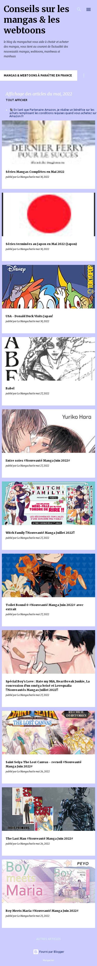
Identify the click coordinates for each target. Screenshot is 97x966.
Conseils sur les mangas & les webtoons (36, 20)
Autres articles (48, 938)
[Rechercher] (79, 9)
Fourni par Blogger (51, 951)
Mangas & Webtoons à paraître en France (38, 75)
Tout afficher (16, 100)
